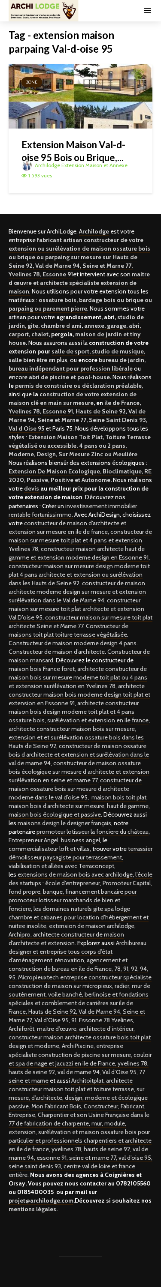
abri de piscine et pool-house (69, 377)
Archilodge (94, 231)
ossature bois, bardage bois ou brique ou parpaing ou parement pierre (80, 304)
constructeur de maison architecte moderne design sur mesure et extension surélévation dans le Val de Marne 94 (77, 591)
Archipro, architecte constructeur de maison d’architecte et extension (66, 939)
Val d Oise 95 (26, 428)
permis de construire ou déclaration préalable (78, 385)
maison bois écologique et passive (55, 814)
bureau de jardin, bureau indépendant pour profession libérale (77, 364)
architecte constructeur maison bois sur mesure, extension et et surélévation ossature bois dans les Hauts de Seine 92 (76, 737)
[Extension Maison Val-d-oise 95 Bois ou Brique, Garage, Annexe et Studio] (80, 96)
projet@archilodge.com (41, 1200)
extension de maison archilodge (91, 926)
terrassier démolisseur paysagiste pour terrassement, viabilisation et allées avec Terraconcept (80, 857)
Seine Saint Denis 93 (117, 420)
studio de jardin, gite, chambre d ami (76, 321)
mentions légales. (33, 1209)
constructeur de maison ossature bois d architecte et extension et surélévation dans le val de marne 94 (79, 754)
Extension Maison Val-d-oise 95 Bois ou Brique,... (73, 151)
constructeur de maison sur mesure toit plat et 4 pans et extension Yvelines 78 (80, 540)
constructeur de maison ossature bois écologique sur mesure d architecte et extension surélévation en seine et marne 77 (79, 771)
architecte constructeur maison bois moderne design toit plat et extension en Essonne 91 (79, 694)
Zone (31, 82)
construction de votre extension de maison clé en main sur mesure (73, 398)
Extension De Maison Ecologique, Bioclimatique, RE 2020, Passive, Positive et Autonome (80, 475)
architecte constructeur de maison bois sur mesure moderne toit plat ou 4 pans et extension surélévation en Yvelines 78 (78, 677)
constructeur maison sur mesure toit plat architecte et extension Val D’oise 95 (76, 608)
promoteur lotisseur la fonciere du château (92, 831)
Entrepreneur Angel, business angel (54, 840)
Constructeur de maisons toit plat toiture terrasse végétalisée (68, 630)
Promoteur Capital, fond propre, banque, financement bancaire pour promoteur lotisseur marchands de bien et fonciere (80, 896)
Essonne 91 (58, 411)
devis (31, 488)
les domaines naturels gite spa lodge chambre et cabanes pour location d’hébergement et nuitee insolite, (79, 917)
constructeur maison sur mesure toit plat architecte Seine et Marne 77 (80, 622)
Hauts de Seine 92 (101, 411)
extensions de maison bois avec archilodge (75, 874)
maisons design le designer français (64, 823)
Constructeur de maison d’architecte (57, 651)
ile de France (122, 403)
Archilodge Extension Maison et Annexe (80, 165)
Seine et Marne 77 (61, 420)
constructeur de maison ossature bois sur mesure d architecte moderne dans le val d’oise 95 (75, 788)
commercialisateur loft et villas (49, 849)
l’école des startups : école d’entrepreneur (80, 879)
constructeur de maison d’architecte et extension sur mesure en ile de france (67, 527)
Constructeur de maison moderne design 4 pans (73, 643)
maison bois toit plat (118, 797)
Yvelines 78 (24, 411)
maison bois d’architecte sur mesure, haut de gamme (79, 806)
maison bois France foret (42, 669)
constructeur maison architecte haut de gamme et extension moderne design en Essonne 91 (79, 553)
